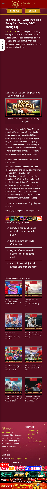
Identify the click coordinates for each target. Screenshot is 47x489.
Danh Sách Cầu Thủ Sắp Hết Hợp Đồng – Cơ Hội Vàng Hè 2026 (13, 399)
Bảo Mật (31, 438)
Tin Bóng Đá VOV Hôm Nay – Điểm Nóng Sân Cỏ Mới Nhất (32, 399)
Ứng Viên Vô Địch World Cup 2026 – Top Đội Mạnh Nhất (13, 302)
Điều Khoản (32, 434)
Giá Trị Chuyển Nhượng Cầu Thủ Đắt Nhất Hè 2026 (33, 368)
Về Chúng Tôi (33, 430)
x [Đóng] (5, 465)
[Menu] (3, 4)
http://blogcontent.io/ (19, 458)
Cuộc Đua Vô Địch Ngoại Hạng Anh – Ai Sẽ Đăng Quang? (33, 335)
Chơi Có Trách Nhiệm (36, 442)
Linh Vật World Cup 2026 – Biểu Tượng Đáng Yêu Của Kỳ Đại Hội (32, 303)
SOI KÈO (32, 11)
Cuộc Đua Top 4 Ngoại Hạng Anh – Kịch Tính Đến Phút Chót (13, 368)
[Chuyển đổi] (7, 228)
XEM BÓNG (14, 11)
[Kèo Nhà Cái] (23, 4)
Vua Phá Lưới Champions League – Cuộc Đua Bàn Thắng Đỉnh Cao (12, 336)
